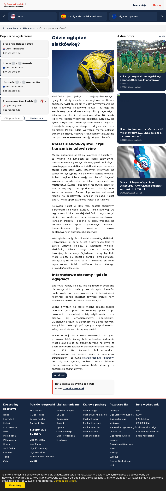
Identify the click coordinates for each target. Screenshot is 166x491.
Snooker (7, 452)
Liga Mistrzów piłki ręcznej (120, 437)
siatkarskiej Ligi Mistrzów (98, 357)
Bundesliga (62, 419)
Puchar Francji (90, 419)
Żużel (6, 461)
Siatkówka (9, 448)
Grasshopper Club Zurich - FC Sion (24, 101)
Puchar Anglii (90, 410)
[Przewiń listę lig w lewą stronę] (4, 16)
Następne (36, 118)
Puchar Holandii (91, 435)
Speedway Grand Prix (148, 431)
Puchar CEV (116, 431)
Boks (6, 414)
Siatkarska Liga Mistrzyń (123, 427)
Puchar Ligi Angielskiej (95, 414)
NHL (112, 465)
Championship (64, 431)
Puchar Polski (37, 423)
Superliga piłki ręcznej (121, 444)
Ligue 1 (60, 427)
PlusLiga (114, 410)
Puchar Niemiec (91, 427)
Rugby (6, 444)
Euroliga (114, 452)
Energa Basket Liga (120, 461)
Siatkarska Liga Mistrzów (118, 421)
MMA (6, 431)
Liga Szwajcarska (13, 105)
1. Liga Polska (37, 414)
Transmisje (140, 5)
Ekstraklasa (36, 410)
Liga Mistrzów (37, 439)
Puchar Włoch (90, 431)
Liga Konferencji (38, 448)
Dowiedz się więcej (64, 480)
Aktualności (59, 375)
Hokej (6, 423)
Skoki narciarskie (145, 435)
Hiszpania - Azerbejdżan (22, 82)
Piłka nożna (9, 435)
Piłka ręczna (10, 440)
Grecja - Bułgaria (17, 63)
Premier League (65, 410)
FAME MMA (142, 419)
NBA (112, 448)
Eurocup (114, 456)
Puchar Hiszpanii (92, 423)
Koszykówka (10, 427)
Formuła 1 (8, 419)
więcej (162, 36)
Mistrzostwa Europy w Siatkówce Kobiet (15, 68)
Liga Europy (36, 444)
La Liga (60, 414)
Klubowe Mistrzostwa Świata (42, 458)
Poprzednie (13, 118)
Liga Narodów (37, 452)
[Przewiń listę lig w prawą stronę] (162, 16)
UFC (138, 410)
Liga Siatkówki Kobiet (122, 414)
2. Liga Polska (37, 419)
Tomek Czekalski (73, 388)
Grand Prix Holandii (14, 49)
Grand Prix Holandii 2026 (18, 44)
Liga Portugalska (65, 435)
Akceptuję (15, 485)
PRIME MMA (143, 423)
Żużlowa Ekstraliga (146, 427)
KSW (139, 414)
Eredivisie (61, 440)
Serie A (60, 423)
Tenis (6, 456)
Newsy (157, 5)
